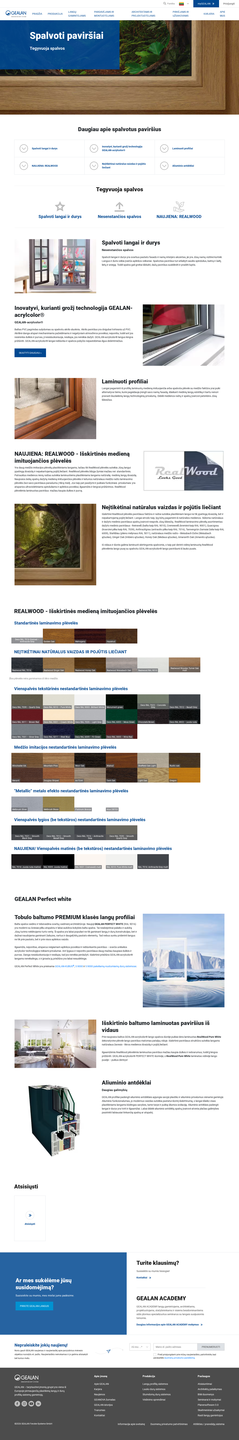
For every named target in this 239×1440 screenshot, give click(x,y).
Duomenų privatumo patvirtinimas (169, 1424)
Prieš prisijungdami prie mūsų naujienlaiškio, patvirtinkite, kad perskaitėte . (184, 1356)
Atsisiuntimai (205, 1384)
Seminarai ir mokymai (209, 1399)
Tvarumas (99, 1410)
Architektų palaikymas (210, 1389)
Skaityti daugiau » (30, 352)
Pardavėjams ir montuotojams (104, 13)
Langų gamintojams (77, 13)
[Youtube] (31, 1403)
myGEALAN (204, 3)
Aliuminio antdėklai (183, 165)
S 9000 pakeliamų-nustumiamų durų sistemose (110, 966)
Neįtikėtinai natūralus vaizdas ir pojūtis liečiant (124, 165)
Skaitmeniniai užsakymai (211, 1410)
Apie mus (222, 13)
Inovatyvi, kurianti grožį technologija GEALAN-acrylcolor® (122, 148)
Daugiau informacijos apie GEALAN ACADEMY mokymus (167, 1324)
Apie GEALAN (101, 1384)
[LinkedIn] (38, 1403)
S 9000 (79, 966)
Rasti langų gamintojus (210, 1415)
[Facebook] (17, 1403)
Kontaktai (141, 1277)
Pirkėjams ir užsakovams (181, 13)
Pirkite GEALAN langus (34, 1306)
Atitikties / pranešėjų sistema (208, 1424)
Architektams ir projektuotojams (143, 13)
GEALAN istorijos (103, 1404)
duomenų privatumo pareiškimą (179, 1358)
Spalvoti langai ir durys (44, 148)
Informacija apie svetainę (131, 1424)
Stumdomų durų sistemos (157, 1394)
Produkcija (55, 13)
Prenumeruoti (211, 1347)
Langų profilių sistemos (155, 1384)
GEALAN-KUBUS (64, 966)
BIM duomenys (206, 1394)
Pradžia (37, 13)
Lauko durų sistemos (154, 1389)
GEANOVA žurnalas (104, 1399)
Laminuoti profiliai (182, 148)
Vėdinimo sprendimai (154, 1399)
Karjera (209, 13)
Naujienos (99, 1394)
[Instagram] (24, 1403)
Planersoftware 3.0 (208, 1404)
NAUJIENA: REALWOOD (45, 165)
